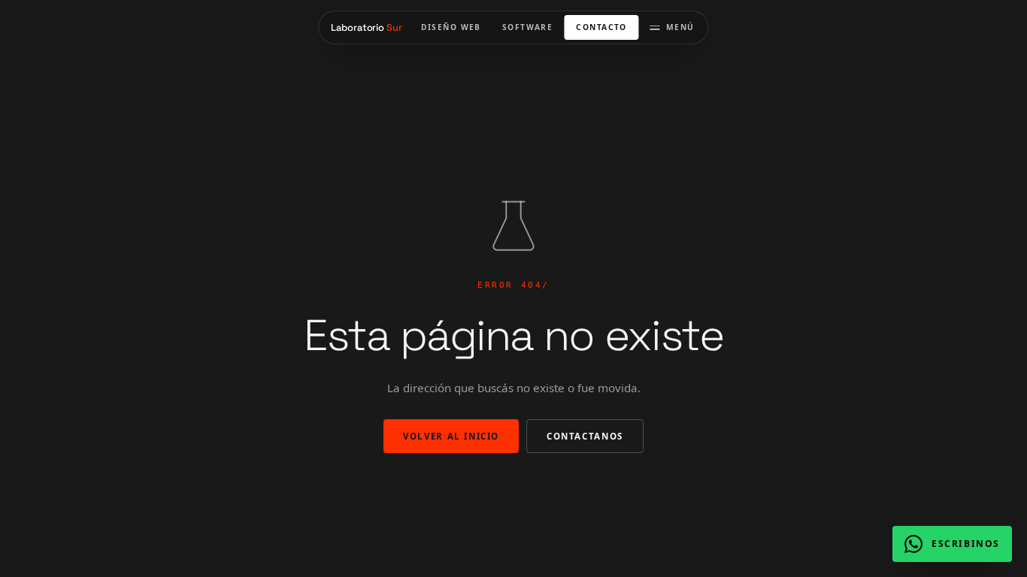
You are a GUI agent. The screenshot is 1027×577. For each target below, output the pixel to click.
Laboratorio (366, 27)
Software (527, 27)
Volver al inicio (451, 436)
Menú (680, 27)
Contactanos (585, 436)
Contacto (601, 27)
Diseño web (451, 27)
